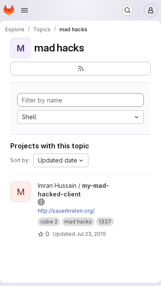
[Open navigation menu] (24, 10)
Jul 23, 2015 (91, 234)
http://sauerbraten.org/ (66, 211)
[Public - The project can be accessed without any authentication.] (41, 202)
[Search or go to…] (127, 10)
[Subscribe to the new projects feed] (80, 68)
